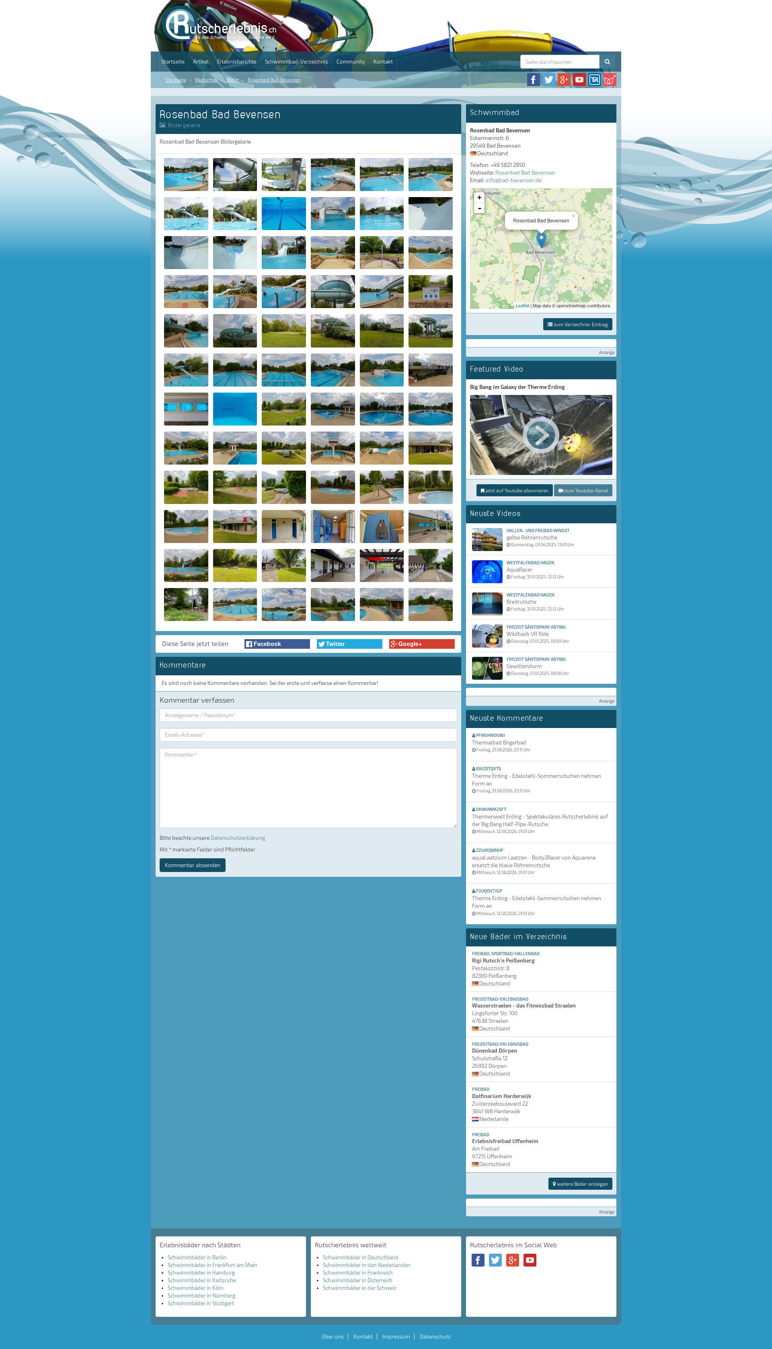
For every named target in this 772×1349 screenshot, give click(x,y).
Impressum (396, 1336)
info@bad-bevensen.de (514, 180)
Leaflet (522, 305)
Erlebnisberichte (237, 61)
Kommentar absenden (192, 865)
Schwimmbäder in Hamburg (201, 1272)
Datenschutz (435, 1336)
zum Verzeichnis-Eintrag (580, 324)
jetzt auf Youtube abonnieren (516, 490)
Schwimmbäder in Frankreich (358, 1272)
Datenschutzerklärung (238, 838)
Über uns (333, 1336)
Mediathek (206, 79)
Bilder (232, 79)
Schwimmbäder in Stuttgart (201, 1303)
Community (351, 61)
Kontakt (383, 61)
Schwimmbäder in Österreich (357, 1280)
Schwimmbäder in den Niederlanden (367, 1265)
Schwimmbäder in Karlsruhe (202, 1280)
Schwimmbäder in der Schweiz (359, 1288)
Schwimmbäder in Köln (196, 1288)
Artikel (201, 61)
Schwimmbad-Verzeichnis (296, 61)
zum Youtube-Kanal (585, 490)
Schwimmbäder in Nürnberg (201, 1295)
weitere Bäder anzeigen (582, 1184)
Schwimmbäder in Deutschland (360, 1257)
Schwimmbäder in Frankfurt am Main (212, 1265)
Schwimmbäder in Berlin (197, 1257)
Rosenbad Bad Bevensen (274, 79)
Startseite (173, 61)
